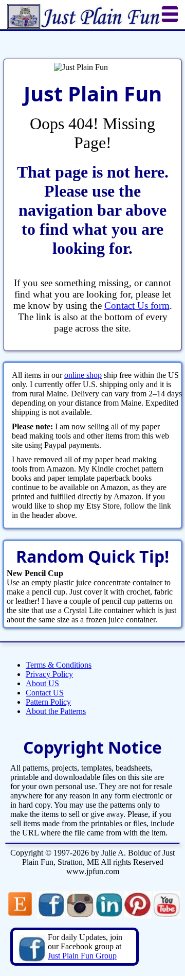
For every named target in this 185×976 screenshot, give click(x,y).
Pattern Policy (48, 702)
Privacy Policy (49, 674)
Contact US (45, 692)
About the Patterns (56, 711)
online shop (83, 375)
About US (42, 683)
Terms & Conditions (58, 664)
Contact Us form (137, 305)
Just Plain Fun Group (82, 955)
